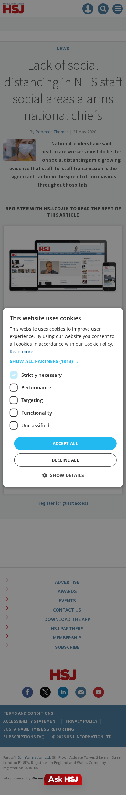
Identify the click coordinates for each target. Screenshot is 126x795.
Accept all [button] (65, 443)
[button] (63, 361)
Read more (21, 351)
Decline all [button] (65, 460)
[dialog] (63, 397)
